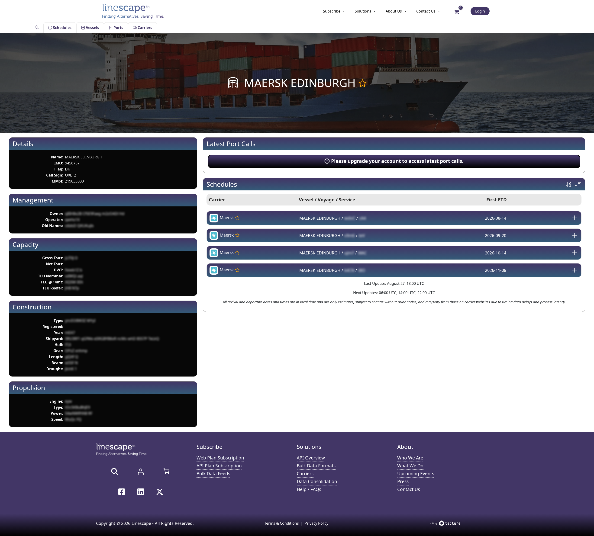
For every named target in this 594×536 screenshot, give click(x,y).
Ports (118, 27)
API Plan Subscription (219, 465)
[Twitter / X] (159, 491)
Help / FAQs (309, 489)
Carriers (144, 27)
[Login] (140, 471)
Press (403, 481)
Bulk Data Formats (316, 465)
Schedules (61, 27)
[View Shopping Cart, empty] (456, 11)
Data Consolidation (317, 481)
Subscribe (331, 11)
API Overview (311, 458)
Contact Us (426, 11)
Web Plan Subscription (220, 458)
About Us (394, 11)
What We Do (410, 465)
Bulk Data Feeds (213, 473)
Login (480, 11)
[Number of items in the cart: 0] (166, 471)
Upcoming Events (415, 473)
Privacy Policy (316, 523)
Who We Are (410, 458)
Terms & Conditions (281, 523)
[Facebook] (121, 491)
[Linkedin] (140, 491)
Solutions (363, 11)
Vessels (92, 27)
